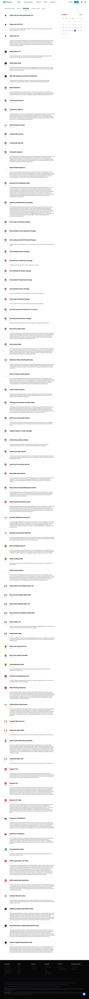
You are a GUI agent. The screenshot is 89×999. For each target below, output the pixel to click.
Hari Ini (80, 14)
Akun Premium (34, 969)
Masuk (70, 2)
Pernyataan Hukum (8, 971)
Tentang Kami (7, 966)
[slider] (12, 17)
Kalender (46, 971)
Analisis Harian (47, 973)
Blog (45, 975)
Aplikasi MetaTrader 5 (62, 969)
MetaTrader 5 (60, 966)
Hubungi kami (7, 969)
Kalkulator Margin (74, 966)
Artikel (45, 969)
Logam (19, 969)
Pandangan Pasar (47, 966)
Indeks (19, 973)
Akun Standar (33, 966)
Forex (19, 966)
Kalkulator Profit (74, 969)
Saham (19, 971)
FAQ (5, 975)
